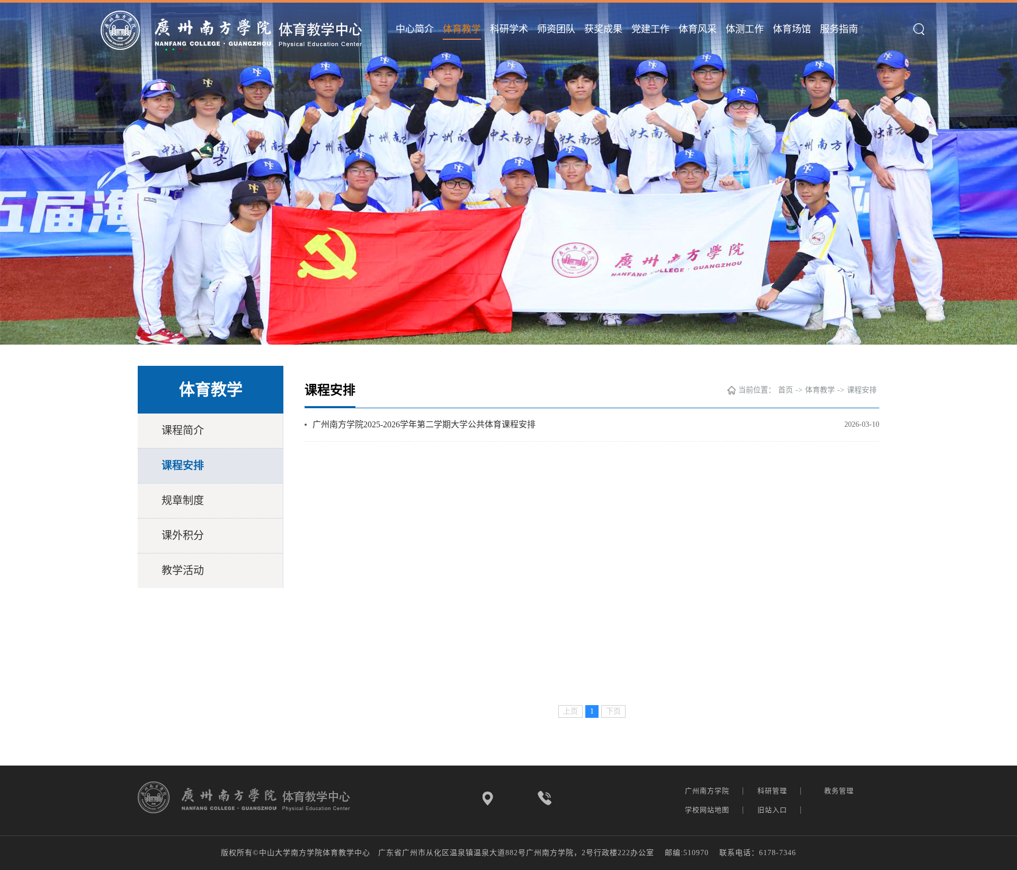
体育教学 (462, 29)
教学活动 (183, 570)
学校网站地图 (708, 810)
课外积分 (183, 535)
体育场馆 (792, 29)
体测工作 (745, 29)
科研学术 (509, 29)
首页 (785, 390)
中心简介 (415, 29)
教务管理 (840, 791)
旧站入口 (773, 810)
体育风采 (698, 29)
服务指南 (839, 29)
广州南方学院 (708, 791)
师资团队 (556, 29)
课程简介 (183, 430)
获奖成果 (603, 29)
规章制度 (183, 500)
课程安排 (183, 465)
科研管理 (773, 791)
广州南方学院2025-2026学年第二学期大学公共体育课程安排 (424, 424)
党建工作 (650, 29)
